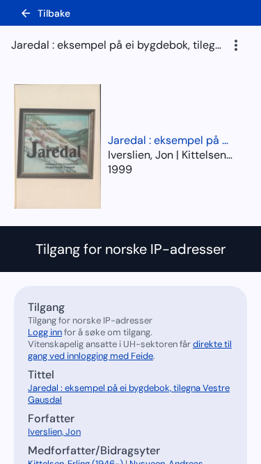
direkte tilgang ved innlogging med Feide (130, 350)
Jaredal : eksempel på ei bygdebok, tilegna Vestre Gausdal (170, 140)
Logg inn (45, 332)
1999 (120, 169)
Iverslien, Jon (54, 432)
